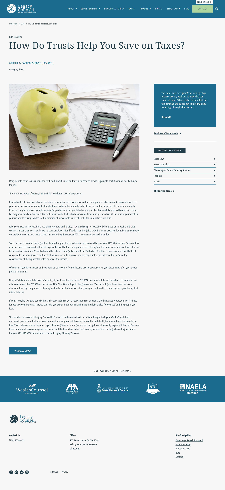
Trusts (158, 8)
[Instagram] (17, 472)
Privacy (65, 472)
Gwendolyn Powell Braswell (189, 440)
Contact (202, 8)
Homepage (13, 24)
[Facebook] (12, 472)
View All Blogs (23, 351)
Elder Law (159, 158)
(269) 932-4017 (16, 440)
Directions (75, 448)
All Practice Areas (163, 191)
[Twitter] (27, 472)
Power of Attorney (114, 8)
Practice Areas (183, 448)
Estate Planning (161, 164)
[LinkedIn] (22, 472)
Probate (158, 175)
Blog (186, 8)
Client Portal (203, 2)
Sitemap (54, 472)
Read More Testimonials (166, 133)
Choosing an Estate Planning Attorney (172, 170)
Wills (132, 8)
